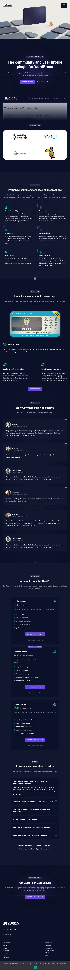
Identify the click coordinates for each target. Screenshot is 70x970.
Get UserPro (35, 389)
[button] (35, 782)
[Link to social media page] (3, 929)
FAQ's (4, 955)
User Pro (9, 934)
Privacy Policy (49, 948)
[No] (68, 965)
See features (27, 82)
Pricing (5, 953)
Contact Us (48, 945)
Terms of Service (49, 950)
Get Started (6, 957)
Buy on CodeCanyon (35, 634)
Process (5, 948)
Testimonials (6, 950)
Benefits (5, 945)
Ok (35, 967)
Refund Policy (49, 953)
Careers (47, 955)
